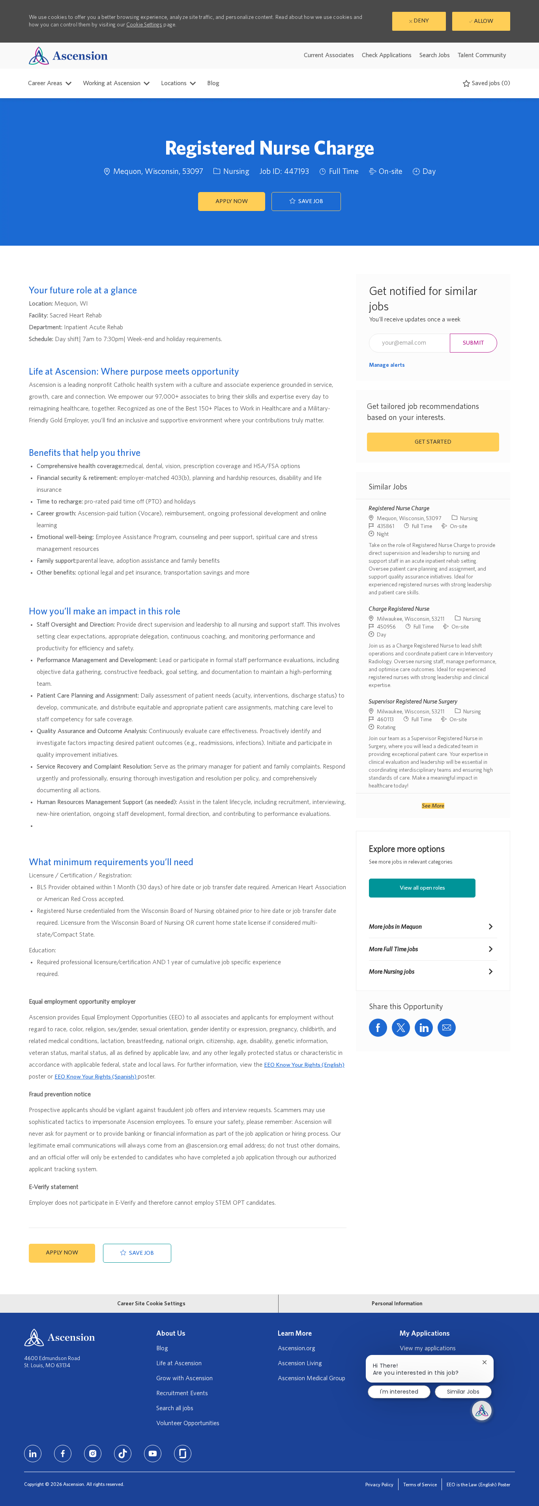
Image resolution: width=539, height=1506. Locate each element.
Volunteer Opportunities (187, 1423)
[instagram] (92, 1453)
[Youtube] (152, 1453)
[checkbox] (306, 201)
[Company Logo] (68, 55)
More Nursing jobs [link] (391, 972)
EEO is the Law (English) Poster (478, 1484)
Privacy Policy (379, 1484)
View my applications (428, 1348)
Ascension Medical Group (311, 1378)
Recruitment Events (182, 1393)
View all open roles (422, 888)
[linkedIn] (32, 1453)
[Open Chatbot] (482, 1410)
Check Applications (387, 55)
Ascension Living (300, 1363)
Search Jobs (434, 55)
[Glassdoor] (182, 1453)
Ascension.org (296, 1348)
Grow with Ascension (184, 1378)
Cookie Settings (144, 25)
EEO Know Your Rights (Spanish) (96, 1077)
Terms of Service (420, 1484)
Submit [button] (473, 343)
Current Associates (329, 55)
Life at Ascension (179, 1363)
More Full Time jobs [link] (393, 949)
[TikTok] (122, 1453)
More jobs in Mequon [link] (395, 927)
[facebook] (62, 1453)
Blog (213, 83)
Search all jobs (174, 1408)
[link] (387, 365)
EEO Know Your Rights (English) (304, 1065)
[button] (231, 201)
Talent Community (482, 55)
